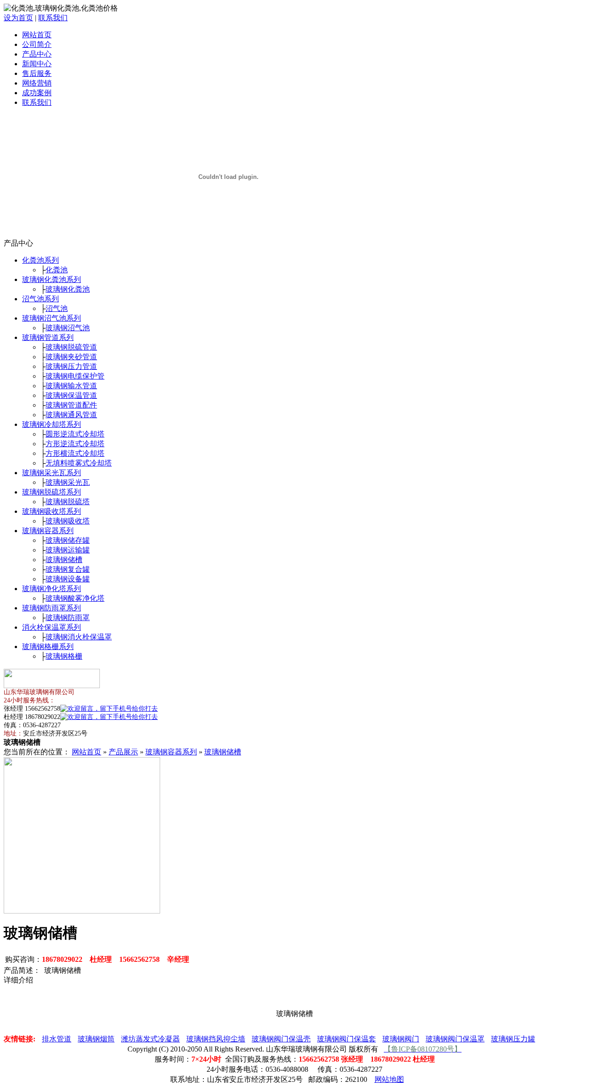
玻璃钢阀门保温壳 (281, 1039)
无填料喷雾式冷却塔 (79, 463)
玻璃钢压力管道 (71, 366)
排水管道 (56, 1039)
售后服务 (37, 73)
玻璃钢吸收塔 (68, 521)
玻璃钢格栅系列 (48, 646)
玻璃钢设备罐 (68, 579)
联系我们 (53, 18)
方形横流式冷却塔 (75, 453)
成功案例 (37, 93)
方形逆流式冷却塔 (75, 444)
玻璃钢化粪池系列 (51, 279)
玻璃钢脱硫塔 (68, 502)
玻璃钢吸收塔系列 (51, 511)
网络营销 (37, 83)
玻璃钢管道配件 (71, 405)
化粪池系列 (40, 260)
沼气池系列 (40, 299)
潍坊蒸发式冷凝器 (150, 1039)
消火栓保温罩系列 (51, 627)
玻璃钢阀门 (400, 1039)
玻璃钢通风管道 (71, 415)
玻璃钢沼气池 (68, 328)
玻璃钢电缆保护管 (75, 376)
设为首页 (18, 18)
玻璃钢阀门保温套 (346, 1039)
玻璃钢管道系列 (48, 337)
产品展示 (123, 752)
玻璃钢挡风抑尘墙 (215, 1039)
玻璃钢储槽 (64, 559)
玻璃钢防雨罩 (68, 617)
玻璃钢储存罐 (68, 540)
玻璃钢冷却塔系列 (51, 424)
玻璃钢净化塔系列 (51, 588)
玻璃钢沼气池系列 (51, 318)
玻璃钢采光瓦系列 (51, 473)
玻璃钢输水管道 (71, 386)
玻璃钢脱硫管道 (71, 347)
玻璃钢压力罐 (513, 1039)
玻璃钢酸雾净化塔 (75, 598)
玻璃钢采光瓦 (68, 482)
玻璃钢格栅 (64, 656)
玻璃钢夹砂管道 (71, 357)
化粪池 (57, 270)
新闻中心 (37, 64)
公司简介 (37, 44)
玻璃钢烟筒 (96, 1039)
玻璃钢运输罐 (68, 550)
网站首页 (37, 35)
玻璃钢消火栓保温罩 (79, 637)
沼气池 (57, 308)
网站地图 (389, 1079)
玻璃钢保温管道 (71, 395)
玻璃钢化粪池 (68, 289)
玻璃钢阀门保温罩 (455, 1039)
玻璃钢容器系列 (48, 531)
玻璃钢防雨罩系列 (51, 608)
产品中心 (37, 54)
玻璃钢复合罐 (68, 569)
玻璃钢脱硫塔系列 (51, 492)
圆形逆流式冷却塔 (75, 434)
